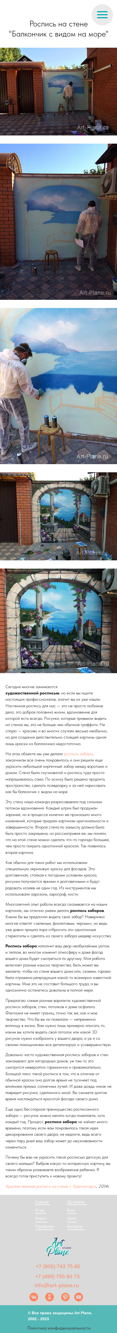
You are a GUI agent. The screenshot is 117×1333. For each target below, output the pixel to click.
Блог (71, 1210)
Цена (71, 1218)
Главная (41, 1202)
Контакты (74, 1227)
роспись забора (78, 753)
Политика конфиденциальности (59, 1328)
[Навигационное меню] (102, 14)
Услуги (40, 1218)
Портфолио (44, 1227)
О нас (40, 1210)
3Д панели (75, 1202)
